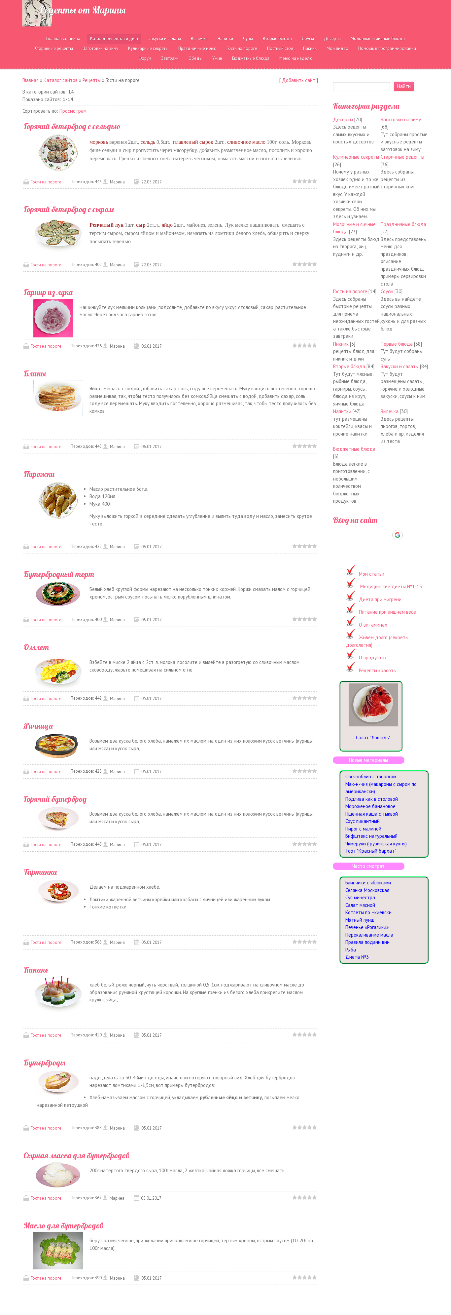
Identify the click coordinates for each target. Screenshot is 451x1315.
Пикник (341, 344)
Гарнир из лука (48, 292)
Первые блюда (397, 344)
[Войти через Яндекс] (386, 535)
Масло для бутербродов (63, 1225)
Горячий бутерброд (55, 799)
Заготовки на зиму (401, 119)
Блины (34, 373)
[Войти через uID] (352, 535)
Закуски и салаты (400, 366)
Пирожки (39, 474)
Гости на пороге (46, 182)
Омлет (36, 647)
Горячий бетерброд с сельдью (71, 126)
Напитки (342, 411)
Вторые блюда (349, 366)
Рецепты (92, 80)
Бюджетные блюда (354, 449)
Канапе (35, 970)
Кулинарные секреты (356, 157)
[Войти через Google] (397, 535)
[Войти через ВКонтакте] (363, 535)
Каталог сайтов (61, 80)
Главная (30, 80)
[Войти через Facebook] (375, 535)
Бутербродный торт (58, 574)
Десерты (343, 119)
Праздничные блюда (403, 224)
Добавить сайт (298, 80)
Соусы (387, 291)
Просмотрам (73, 111)
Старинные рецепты (402, 157)
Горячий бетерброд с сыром (68, 209)
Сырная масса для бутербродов (76, 1155)
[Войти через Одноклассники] (409, 535)
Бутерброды (44, 1062)
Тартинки (40, 872)
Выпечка (390, 411)
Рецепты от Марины (82, 10)
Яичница (38, 726)
